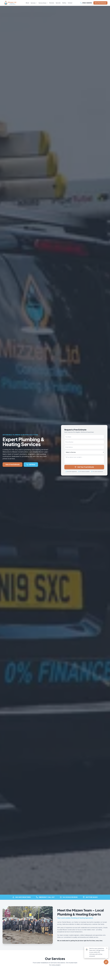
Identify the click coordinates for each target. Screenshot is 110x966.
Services (33, 3)
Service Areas (42, 3)
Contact (70, 3)
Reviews (51, 3)
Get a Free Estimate (100, 3)
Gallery (64, 3)
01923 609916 (87, 3)
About (27, 3)
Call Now (32, 464)
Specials (58, 3)
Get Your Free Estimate (85, 467)
